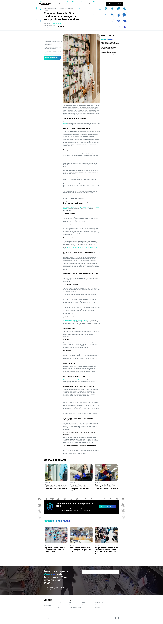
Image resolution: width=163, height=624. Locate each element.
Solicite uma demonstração (114, 3)
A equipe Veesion (57, 23)
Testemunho (68, 3)
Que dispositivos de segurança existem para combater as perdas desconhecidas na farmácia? (53, 43)
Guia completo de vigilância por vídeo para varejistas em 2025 (80, 549)
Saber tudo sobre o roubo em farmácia (52, 39)
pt (102, 3)
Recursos (76, 3)
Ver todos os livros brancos (113, 54)
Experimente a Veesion (107, 506)
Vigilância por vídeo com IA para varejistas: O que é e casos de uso (55, 549)
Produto (60, 3)
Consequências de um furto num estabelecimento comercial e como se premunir (106, 487)
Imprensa (84, 3)
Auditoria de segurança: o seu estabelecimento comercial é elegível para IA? (110, 43)
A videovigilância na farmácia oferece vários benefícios (76, 320)
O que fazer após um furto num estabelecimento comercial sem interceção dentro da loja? (56, 487)
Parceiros (91, 3)
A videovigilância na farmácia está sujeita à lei (74, 379)
